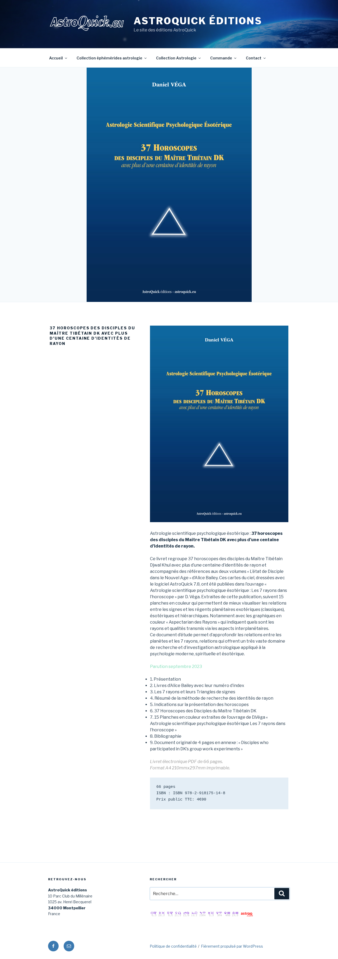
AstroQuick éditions (198, 21)
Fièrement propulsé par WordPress (232, 946)
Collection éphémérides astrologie (109, 58)
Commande (221, 58)
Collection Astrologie (176, 58)
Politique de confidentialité (173, 946)
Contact (253, 58)
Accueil (56, 58)
